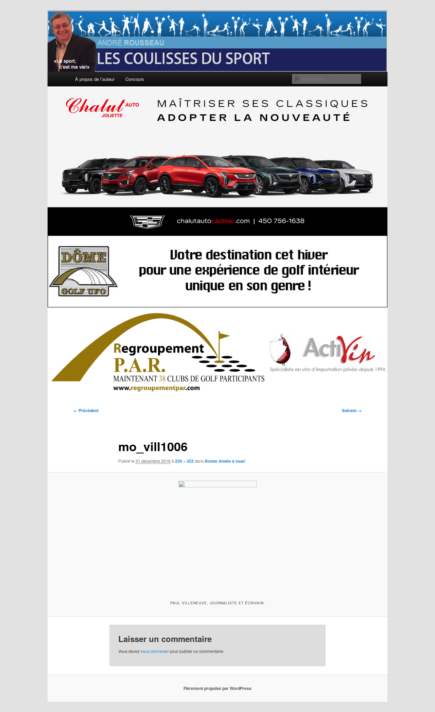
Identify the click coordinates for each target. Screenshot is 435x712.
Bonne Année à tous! (225, 461)
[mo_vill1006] (217, 535)
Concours (134, 79)
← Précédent (86, 410)
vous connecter (155, 651)
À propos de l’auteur (95, 79)
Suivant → (352, 410)
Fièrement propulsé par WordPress (217, 688)
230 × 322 (184, 461)
